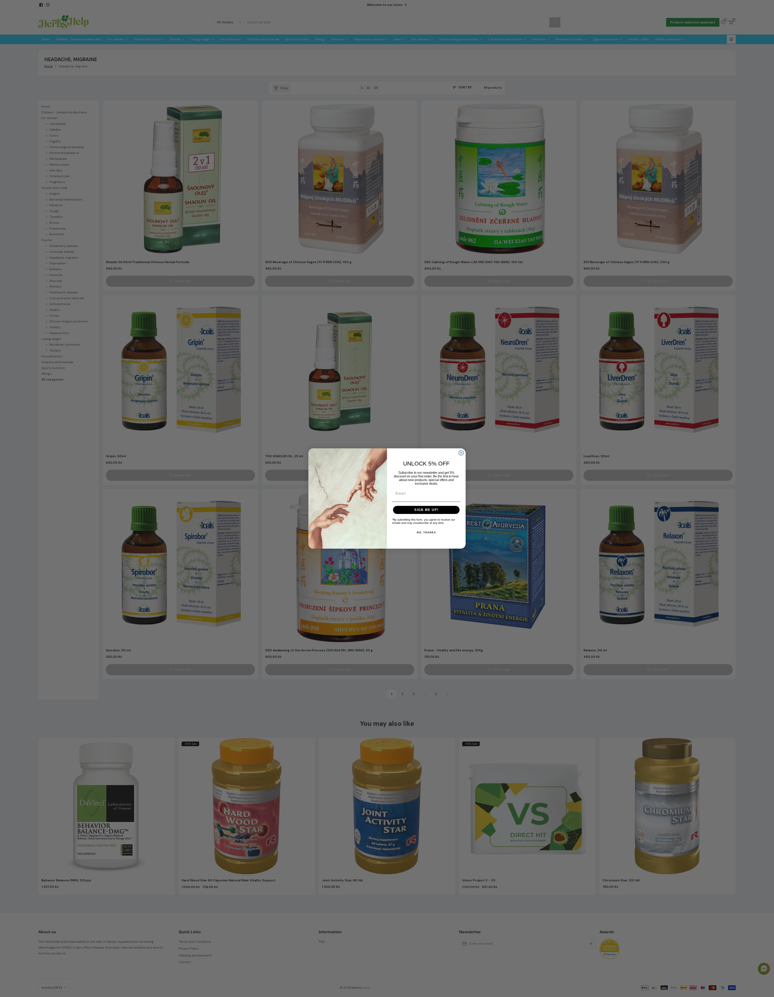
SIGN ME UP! (426, 510)
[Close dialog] (461, 452)
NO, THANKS (426, 532)
